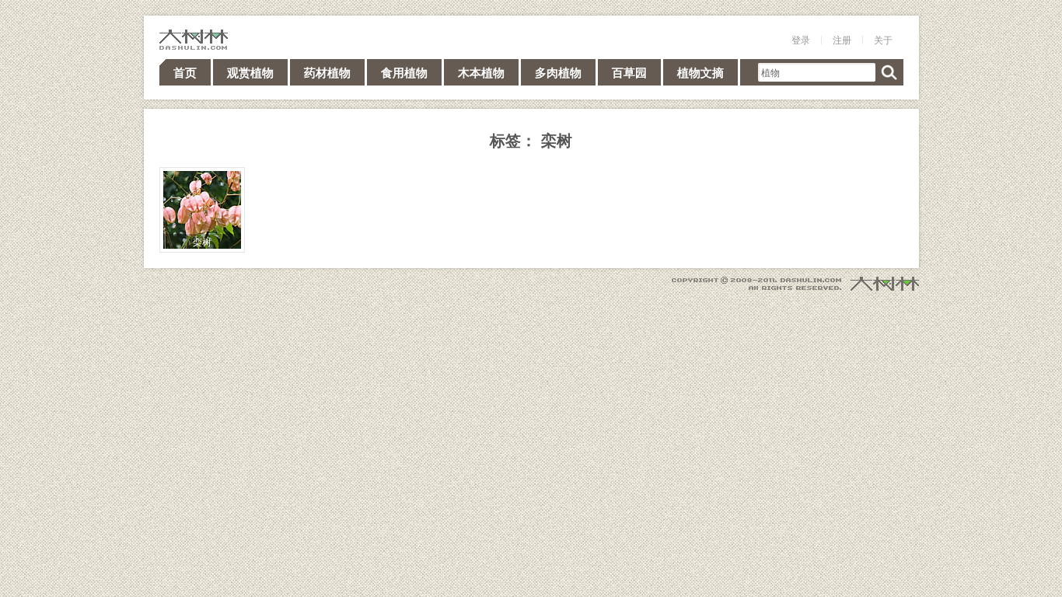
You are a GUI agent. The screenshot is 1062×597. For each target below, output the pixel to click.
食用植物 (404, 72)
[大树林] (193, 39)
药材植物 (327, 72)
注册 (842, 39)
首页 (185, 72)
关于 (883, 39)
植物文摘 (700, 72)
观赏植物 (250, 72)
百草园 (629, 72)
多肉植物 (558, 72)
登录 (800, 39)
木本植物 (481, 72)
